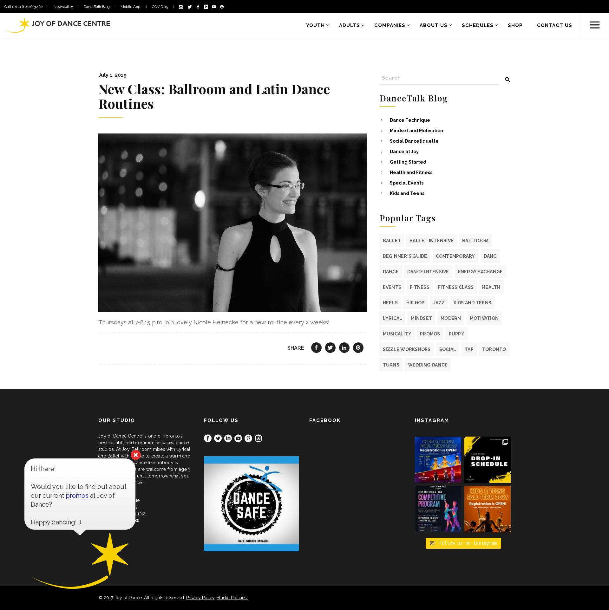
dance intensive (428, 271)
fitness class (456, 287)
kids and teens (473, 302)
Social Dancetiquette (414, 141)
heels (390, 302)
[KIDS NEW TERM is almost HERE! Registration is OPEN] (438, 460)
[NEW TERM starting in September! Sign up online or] (487, 509)
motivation (484, 318)
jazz (439, 302)
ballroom (475, 240)
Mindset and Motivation (416, 130)
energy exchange (480, 271)
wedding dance (428, 364)
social (447, 349)
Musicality (397, 333)
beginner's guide (405, 256)
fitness (419, 287)
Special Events (406, 182)
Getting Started (408, 162)
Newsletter (63, 6)
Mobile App (131, 6)
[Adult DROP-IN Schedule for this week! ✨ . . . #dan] (487, 460)
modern (451, 318)
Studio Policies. (232, 597)
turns (391, 364)
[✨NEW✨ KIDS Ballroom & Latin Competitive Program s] (438, 509)
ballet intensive (431, 240)
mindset (421, 318)
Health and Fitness (411, 172)
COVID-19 (160, 6)
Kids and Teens (407, 193)
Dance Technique (410, 120)
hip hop (415, 302)
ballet (392, 240)
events (392, 287)
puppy (456, 333)
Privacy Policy (200, 597)
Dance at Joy (404, 151)
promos (430, 333)
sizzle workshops (407, 349)
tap (469, 349)
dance (391, 271)
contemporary (455, 256)
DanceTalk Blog (97, 6)
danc (490, 256)
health (491, 287)
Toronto (494, 349)
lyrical (393, 318)
